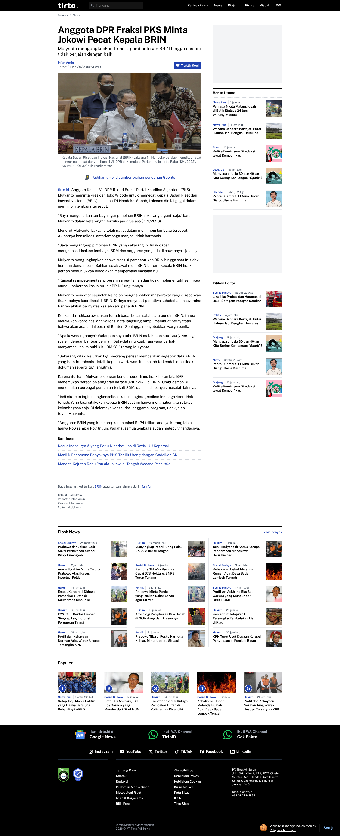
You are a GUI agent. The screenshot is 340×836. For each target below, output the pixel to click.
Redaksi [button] (122, 782)
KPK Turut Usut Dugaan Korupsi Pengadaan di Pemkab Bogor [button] (237, 639)
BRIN (98, 487)
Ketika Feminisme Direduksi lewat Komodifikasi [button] (234, 153)
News (76, 15)
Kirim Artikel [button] (183, 787)
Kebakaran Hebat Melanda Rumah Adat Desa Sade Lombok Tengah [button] (233, 574)
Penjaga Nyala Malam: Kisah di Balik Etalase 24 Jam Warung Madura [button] (234, 111)
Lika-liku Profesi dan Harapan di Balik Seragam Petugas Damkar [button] (237, 299)
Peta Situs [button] (181, 793)
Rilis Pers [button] (123, 804)
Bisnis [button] (249, 5)
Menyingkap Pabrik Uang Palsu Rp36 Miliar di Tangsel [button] (158, 549)
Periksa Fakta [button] (198, 5)
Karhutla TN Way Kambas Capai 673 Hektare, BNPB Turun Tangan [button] (155, 574)
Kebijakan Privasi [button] (187, 776)
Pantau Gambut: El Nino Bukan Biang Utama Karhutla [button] (236, 198)
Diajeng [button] (233, 5)
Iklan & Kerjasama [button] (129, 798)
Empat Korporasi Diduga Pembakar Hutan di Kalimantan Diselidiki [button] (76, 596)
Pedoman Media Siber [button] (132, 787)
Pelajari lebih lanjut (283, 830)
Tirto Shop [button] (182, 804)
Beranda (63, 15)
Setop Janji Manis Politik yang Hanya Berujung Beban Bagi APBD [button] (76, 705)
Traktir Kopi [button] (190, 66)
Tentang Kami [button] (126, 770)
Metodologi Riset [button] (128, 793)
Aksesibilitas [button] (183, 770)
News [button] (218, 5)
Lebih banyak (272, 532)
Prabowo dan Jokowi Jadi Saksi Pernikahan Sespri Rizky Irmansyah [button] (76, 551)
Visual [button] (264, 5)
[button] (68, 5)
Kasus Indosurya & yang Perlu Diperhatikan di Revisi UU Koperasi (113, 446)
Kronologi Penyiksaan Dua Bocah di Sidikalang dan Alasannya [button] (160, 616)
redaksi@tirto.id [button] (242, 791)
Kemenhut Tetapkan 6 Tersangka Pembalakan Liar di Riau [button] (234, 618)
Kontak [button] (121, 776)
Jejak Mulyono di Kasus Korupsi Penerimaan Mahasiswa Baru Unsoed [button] (236, 551)
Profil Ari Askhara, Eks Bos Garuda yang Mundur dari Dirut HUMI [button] (233, 596)
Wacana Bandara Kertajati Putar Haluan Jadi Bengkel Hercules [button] (237, 131)
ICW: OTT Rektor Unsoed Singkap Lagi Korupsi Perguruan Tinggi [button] (77, 618)
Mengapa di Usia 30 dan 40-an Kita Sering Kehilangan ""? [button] (237, 176)
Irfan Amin (66, 63)
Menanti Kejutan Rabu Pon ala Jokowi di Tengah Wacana (114, 464)
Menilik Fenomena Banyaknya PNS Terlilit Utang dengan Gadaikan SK (117, 455)
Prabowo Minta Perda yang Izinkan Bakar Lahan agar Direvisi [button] (154, 596)
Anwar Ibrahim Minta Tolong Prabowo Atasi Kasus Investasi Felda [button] (79, 574)
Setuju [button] (328, 828)
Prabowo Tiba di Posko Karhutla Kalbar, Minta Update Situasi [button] (159, 639)
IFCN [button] (178, 798)
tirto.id (63, 189)
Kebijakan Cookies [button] (188, 782)
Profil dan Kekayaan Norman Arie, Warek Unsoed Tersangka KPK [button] (79, 641)
